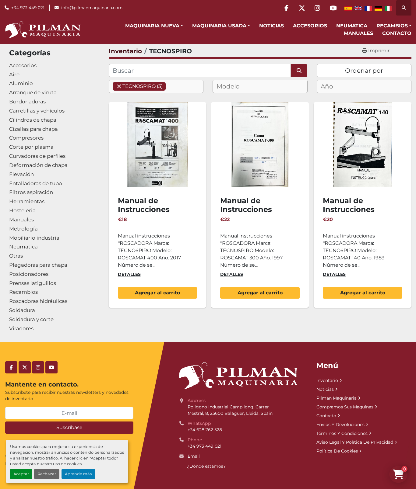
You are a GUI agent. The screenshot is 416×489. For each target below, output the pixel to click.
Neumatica (351, 26)
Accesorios (310, 26)
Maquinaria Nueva (152, 26)
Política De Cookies (337, 451)
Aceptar (21, 474)
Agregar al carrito (157, 293)
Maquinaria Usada (219, 26)
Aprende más (78, 474)
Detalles (129, 274)
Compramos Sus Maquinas (344, 407)
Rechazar (46, 474)
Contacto (396, 33)
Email (194, 456)
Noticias (271, 26)
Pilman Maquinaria (336, 398)
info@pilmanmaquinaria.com (91, 7)
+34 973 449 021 (27, 7)
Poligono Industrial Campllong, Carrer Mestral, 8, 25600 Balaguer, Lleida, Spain (230, 410)
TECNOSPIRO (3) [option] (138, 86)
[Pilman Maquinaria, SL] (238, 375)
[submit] (299, 70)
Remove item (119, 86)
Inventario (327, 380)
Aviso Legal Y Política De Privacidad (354, 442)
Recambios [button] (392, 26)
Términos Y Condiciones (342, 433)
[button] (154, 25)
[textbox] (230, 86)
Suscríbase (69, 427)
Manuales (358, 33)
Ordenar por (364, 70)
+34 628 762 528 (205, 429)
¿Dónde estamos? (206, 466)
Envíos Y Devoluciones (340, 424)
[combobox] (156, 86)
